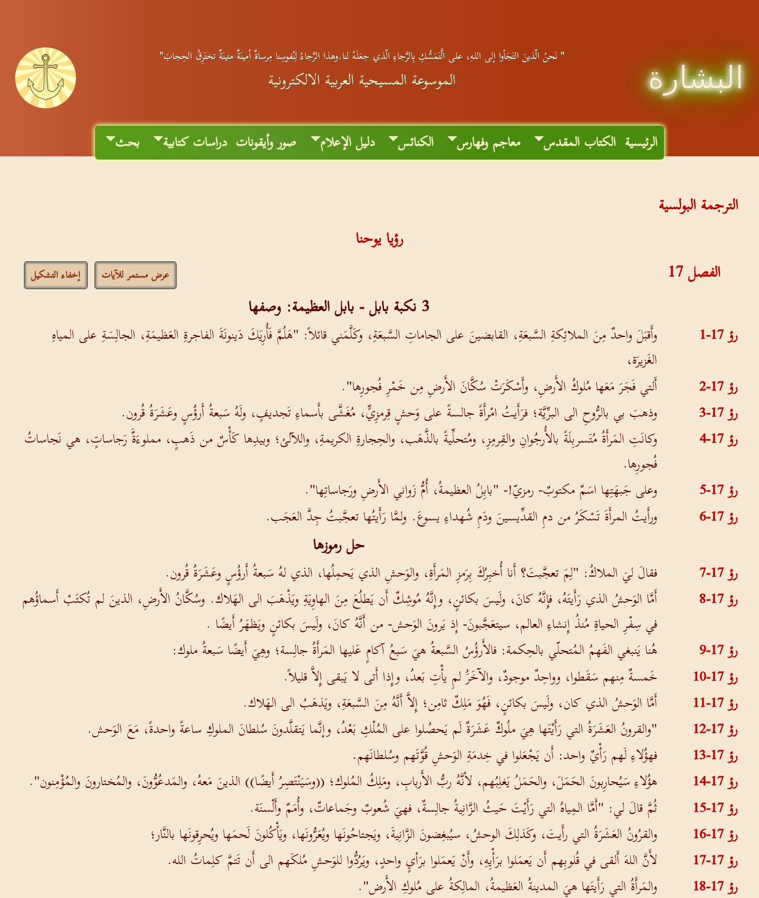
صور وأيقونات (266, 142)
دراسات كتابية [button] (195, 142)
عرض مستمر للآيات (135, 275)
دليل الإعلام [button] (348, 142)
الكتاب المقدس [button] (580, 142)
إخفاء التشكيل (56, 275)
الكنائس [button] (416, 142)
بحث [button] (128, 142)
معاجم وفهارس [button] (489, 142)
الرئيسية (641, 142)
